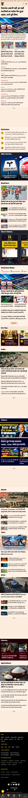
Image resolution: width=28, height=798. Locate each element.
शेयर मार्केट (7, 737)
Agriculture (6, 663)
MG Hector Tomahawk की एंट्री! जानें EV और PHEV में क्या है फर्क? (9, 461)
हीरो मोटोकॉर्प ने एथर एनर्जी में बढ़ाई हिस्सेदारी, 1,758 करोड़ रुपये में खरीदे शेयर (17, 613)
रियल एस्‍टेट (11, 739)
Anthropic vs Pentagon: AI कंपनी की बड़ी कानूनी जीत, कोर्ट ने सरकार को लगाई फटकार (13, 510)
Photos (4, 640)
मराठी (15, 1)
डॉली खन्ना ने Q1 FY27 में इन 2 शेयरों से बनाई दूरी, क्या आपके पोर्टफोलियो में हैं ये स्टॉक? (15, 138)
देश (15, 739)
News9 (5, 1)
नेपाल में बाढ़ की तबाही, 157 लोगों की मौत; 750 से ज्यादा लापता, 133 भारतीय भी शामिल (17, 522)
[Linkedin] (18, 784)
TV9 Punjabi (15, 763)
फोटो (9, 747)
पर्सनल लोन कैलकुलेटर (14, 753)
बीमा (2, 739)
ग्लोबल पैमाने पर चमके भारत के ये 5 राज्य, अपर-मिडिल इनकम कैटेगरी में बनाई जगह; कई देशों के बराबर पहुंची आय (15, 148)
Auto (2, 74)
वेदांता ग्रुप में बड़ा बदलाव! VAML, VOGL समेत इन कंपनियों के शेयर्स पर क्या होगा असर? (14, 443)
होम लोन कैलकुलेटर (5, 753)
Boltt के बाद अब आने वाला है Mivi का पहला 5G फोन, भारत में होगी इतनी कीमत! (17, 570)
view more (13, 323)
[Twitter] (11, 784)
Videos (4, 420)
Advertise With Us (14, 772)
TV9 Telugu (17, 761)
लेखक (2, 747)
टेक (21, 739)
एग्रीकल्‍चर (3, 741)
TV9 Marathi (11, 761)
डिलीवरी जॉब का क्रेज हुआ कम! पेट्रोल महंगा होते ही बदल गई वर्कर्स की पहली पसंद (7, 54)
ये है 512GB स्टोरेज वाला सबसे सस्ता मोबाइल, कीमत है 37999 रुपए (19, 54)
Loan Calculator (5, 750)
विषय (6, 747)
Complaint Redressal (16, 775)
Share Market (4, 80)
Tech (2, 60)
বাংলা (22, 1)
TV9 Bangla (3, 763)
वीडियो (13, 747)
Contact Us (3, 772)
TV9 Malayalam (4, 765)
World (3, 490)
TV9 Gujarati (9, 763)
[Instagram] (16, 784)
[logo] (2, 4)
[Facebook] (9, 784)
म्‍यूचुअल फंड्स (20, 737)
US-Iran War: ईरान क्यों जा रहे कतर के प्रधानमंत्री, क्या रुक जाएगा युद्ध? (17, 516)
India (3, 349)
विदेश (18, 739)
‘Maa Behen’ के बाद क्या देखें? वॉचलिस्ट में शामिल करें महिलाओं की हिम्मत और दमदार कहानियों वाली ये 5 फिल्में (9, 657)
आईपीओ (6, 739)
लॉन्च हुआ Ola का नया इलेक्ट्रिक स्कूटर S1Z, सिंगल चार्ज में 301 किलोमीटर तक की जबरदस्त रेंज (17, 607)
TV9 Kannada (22, 761)
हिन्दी (2, 1)
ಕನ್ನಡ (8, 1)
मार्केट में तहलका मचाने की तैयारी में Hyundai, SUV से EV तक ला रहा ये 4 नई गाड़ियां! (13, 596)
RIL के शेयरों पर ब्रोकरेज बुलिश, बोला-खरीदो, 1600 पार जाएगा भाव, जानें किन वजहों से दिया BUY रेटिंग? (16, 133)
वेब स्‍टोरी (17, 747)
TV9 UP (9, 765)
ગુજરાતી (18, 1)
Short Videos (6, 232)
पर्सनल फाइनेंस (14, 737)
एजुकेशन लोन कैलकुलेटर (15, 755)
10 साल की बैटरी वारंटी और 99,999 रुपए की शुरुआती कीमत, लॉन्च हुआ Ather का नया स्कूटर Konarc (17, 602)
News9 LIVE (14, 765)
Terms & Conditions (5, 777)
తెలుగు (11, 1)
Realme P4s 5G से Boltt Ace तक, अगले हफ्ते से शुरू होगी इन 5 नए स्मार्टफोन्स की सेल (17, 565)
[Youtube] (13, 784)
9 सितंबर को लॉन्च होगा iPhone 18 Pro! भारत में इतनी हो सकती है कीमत (17, 559)
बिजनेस (2, 737)
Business (3, 67)
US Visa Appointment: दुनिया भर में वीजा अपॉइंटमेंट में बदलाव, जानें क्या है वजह (17, 528)
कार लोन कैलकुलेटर (5, 755)
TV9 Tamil (20, 763)
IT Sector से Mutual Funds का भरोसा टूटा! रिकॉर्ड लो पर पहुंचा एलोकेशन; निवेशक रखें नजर (15, 143)
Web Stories (6, 154)
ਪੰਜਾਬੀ (25, 1)
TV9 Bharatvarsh (4, 761)
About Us (8, 772)
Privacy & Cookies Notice (6, 775)
